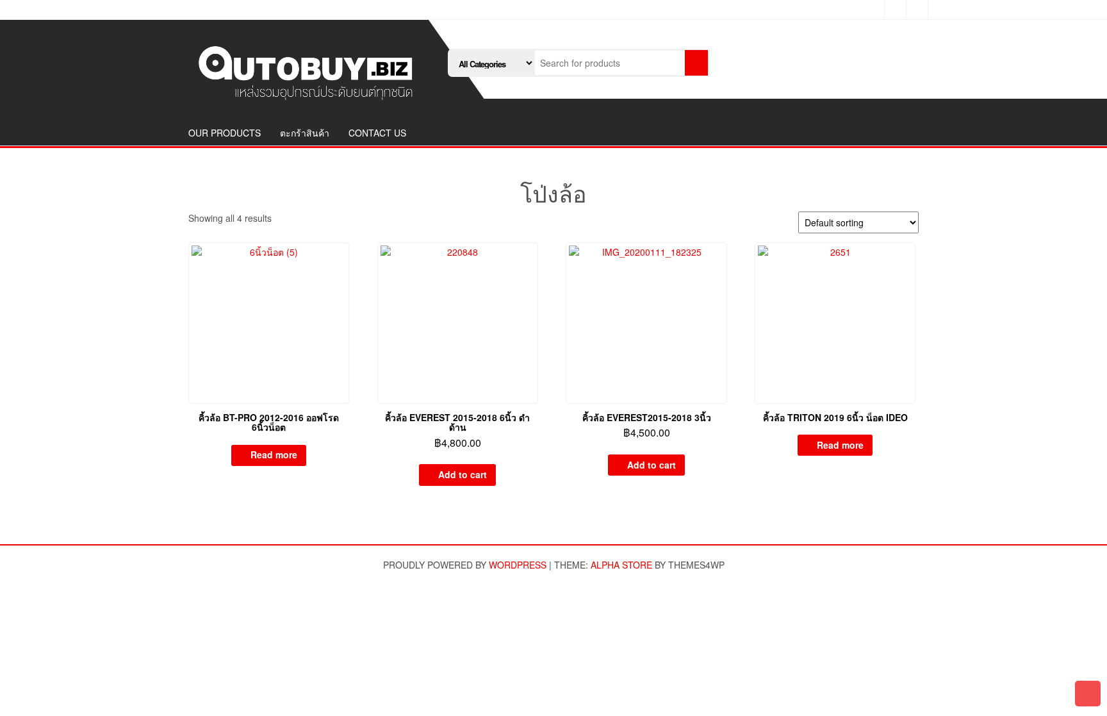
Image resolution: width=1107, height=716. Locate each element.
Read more (273, 454)
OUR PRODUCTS (224, 132)
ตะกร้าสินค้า (304, 132)
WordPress (517, 564)
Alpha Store (621, 564)
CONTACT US (377, 132)
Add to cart (462, 474)
